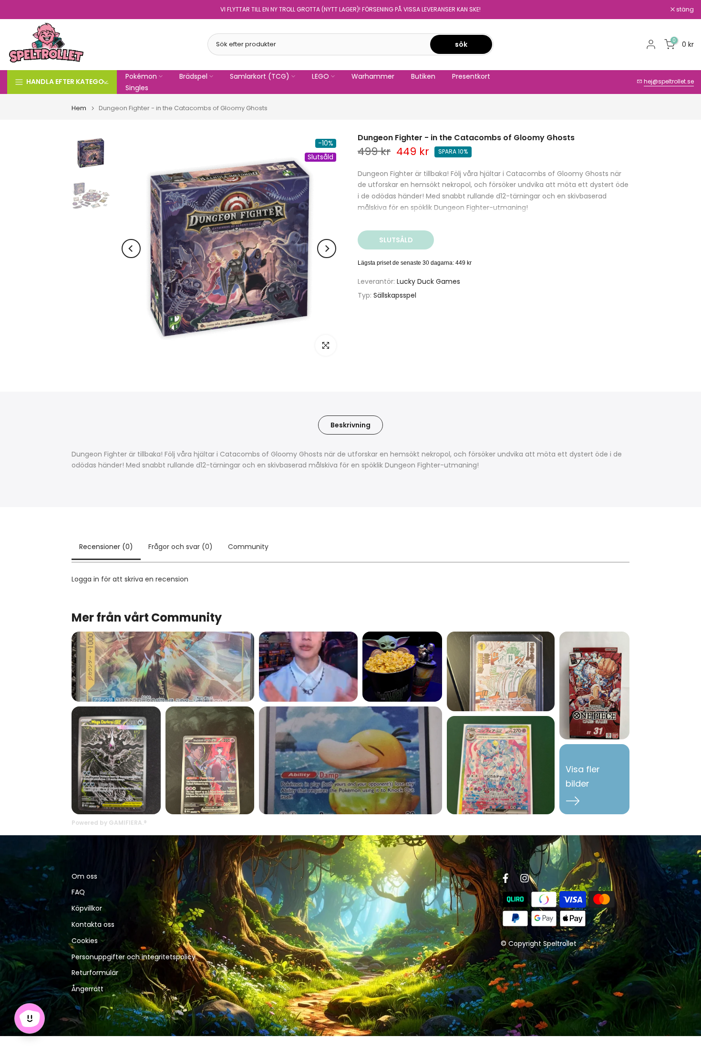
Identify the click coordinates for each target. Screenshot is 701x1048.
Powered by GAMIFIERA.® (109, 823)
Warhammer (372, 76)
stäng (21, 9)
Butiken (423, 76)
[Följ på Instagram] (524, 878)
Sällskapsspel (394, 295)
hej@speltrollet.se (669, 81)
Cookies (85, 941)
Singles (136, 88)
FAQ (78, 892)
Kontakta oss (93, 925)
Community (248, 546)
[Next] (326, 248)
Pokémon (141, 76)
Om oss (84, 876)
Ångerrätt (87, 989)
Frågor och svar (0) (180, 546)
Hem (79, 108)
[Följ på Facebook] (505, 878)
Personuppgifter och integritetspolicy (134, 957)
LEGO (320, 76)
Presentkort (471, 76)
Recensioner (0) (106, 546)
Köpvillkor (87, 908)
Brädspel (193, 76)
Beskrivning (350, 424)
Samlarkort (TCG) (259, 76)
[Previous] (131, 248)
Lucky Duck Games (428, 281)
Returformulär (95, 973)
